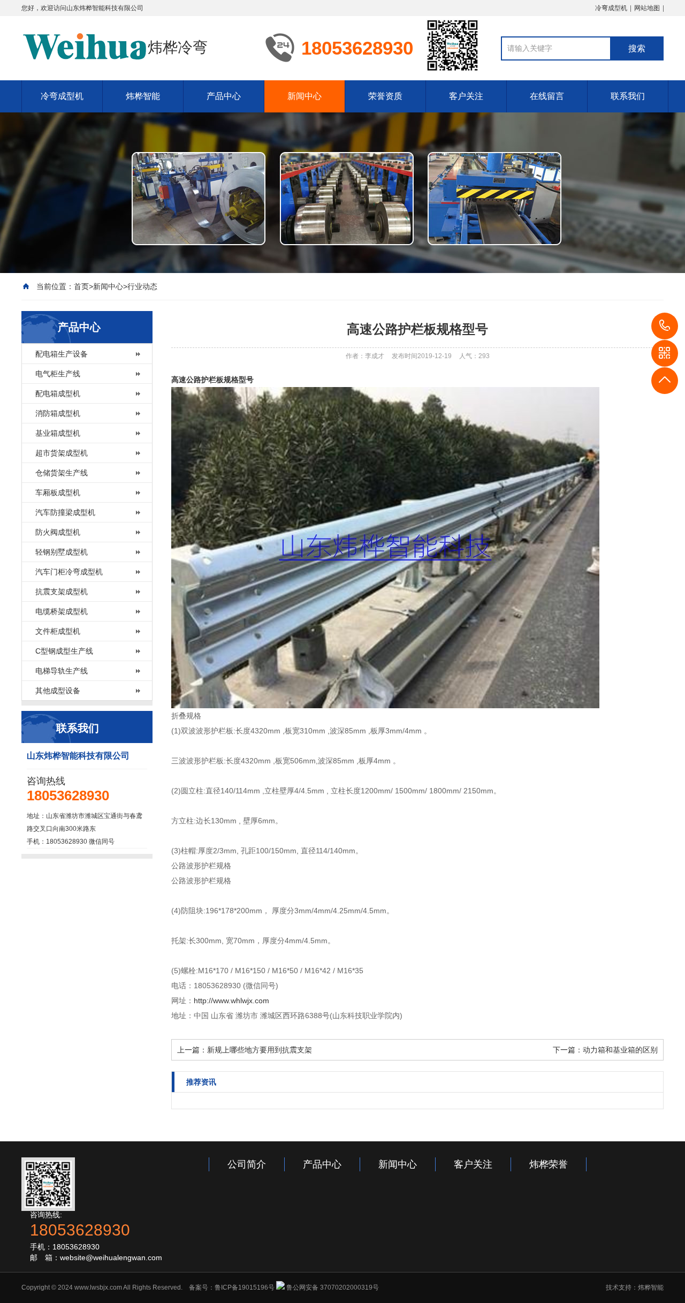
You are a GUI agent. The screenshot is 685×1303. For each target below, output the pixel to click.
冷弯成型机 (611, 8)
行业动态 (142, 286)
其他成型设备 (57, 690)
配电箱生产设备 (61, 354)
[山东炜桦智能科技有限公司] (84, 47)
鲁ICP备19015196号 (245, 1287)
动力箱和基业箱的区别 (620, 1050)
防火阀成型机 (57, 532)
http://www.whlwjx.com (231, 1000)
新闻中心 (304, 96)
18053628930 (664, 326)
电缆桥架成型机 (61, 611)
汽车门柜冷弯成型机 (69, 571)
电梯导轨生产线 (61, 670)
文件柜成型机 (57, 631)
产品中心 (224, 96)
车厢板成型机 (57, 492)
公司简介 (246, 1164)
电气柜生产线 (57, 373)
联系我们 (628, 96)
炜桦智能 (143, 96)
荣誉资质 (385, 96)
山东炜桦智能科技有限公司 (104, 8)
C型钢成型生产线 (64, 651)
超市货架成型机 (61, 453)
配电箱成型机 (57, 393)
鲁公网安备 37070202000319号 (332, 1287)
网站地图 (647, 8)
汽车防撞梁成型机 (65, 512)
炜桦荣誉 (548, 1164)
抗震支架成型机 (61, 591)
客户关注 (466, 96)
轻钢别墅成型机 (61, 552)
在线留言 (547, 96)
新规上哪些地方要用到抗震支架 (259, 1050)
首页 (81, 286)
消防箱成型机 (57, 413)
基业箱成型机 (57, 433)
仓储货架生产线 (61, 472)
